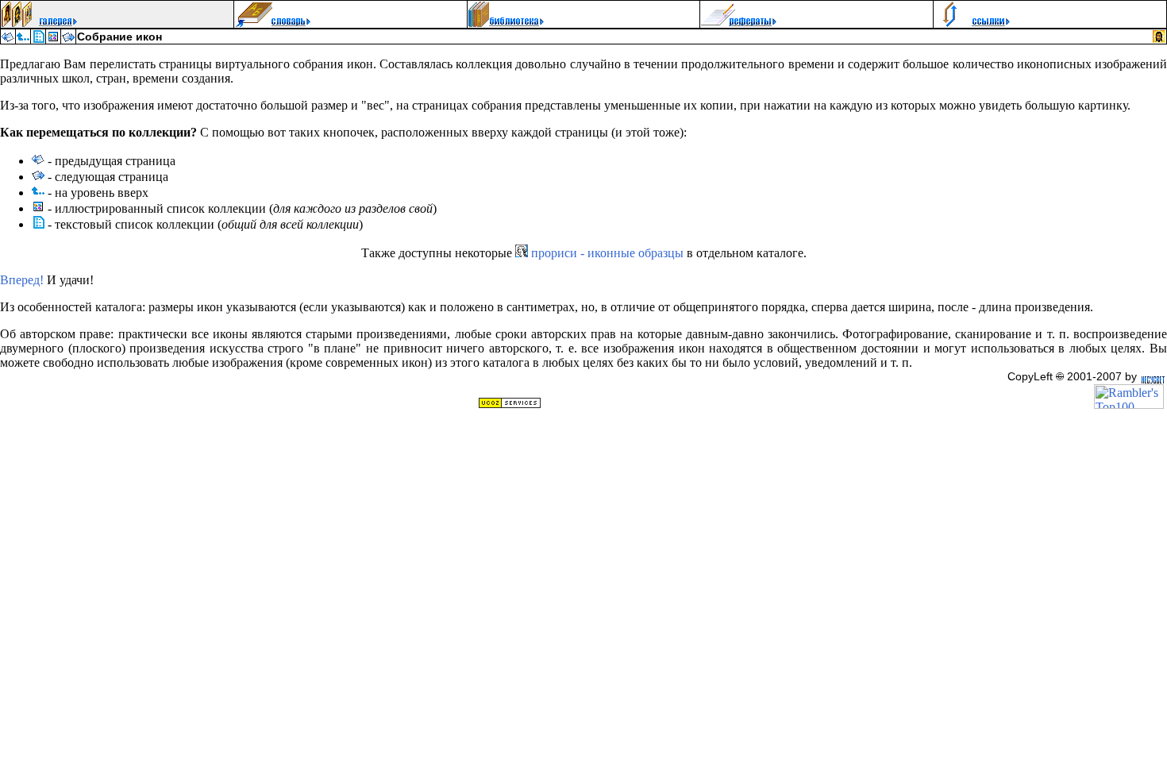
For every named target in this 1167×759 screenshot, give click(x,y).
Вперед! (22, 280)
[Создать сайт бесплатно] (509, 404)
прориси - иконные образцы (606, 253)
